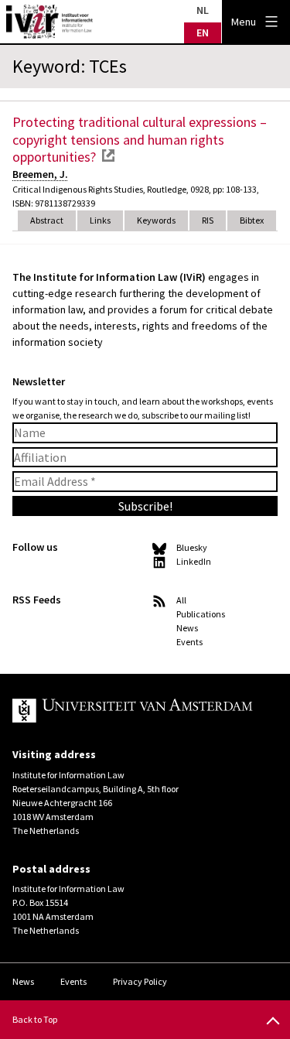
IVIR (49, 22)
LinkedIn (193, 561)
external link (108, 155)
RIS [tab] (207, 220)
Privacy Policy (140, 981)
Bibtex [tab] (252, 220)
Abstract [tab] (46, 220)
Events (189, 642)
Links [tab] (100, 220)
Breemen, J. (40, 174)
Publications (200, 614)
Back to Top (34, 1019)
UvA (132, 711)
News (187, 628)
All (181, 600)
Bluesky (191, 547)
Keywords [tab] (156, 220)
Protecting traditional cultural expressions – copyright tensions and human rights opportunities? (139, 139)
